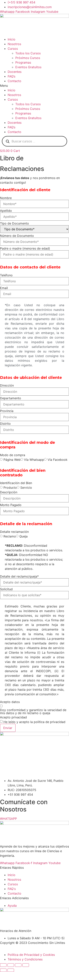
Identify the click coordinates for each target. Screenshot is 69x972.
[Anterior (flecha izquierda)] (3, 970)
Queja (23, 536)
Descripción (8, 492)
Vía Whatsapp (34, 459)
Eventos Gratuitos (28, 67)
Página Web (12, 459)
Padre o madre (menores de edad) (25, 248)
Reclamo (9, 536)
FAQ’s (11, 76)
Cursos (13, 48)
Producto (10, 487)
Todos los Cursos (28, 53)
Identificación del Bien (16, 482)
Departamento (10, 398)
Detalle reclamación (14, 531)
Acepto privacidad (13, 717)
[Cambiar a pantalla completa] (10, 965)
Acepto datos (10, 701)
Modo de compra (12, 455)
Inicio (11, 39)
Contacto (14, 81)
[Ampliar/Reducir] (3, 965)
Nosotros (14, 44)
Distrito (5, 423)
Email (4, 287)
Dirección (7, 385)
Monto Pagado (10, 504)
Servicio (26, 487)
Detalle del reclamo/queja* (19, 576)
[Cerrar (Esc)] (25, 965)
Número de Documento (17, 235)
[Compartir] (18, 965)
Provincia (6, 410)
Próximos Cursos (27, 58)
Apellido (6, 210)
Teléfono (6, 275)
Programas (23, 62)
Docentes (14, 72)
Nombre (6, 197)
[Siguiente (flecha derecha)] (10, 970)
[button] (34, 85)
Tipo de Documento (14, 223)
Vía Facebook (57, 459)
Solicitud (6, 589)
